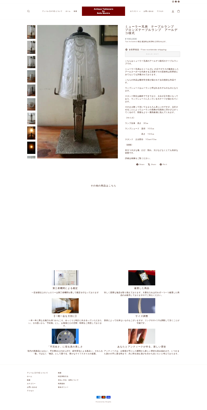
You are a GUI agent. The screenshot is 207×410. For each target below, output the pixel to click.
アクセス (160, 11)
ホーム (68, 11)
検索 (75, 11)
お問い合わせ (149, 11)
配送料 (144, 41)
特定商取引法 (63, 376)
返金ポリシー (63, 387)
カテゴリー (134, 11)
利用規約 (61, 384)
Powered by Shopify (103, 402)
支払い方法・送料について (68, 380)
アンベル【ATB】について (52, 11)
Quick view (45, 244)
